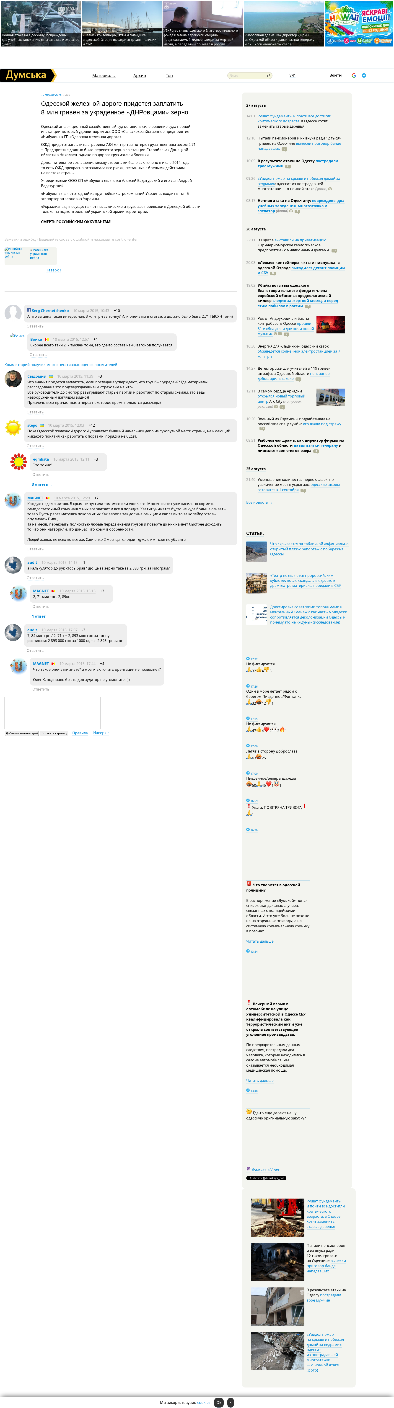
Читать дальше (260, 941)
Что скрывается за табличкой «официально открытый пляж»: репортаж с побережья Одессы (309, 549)
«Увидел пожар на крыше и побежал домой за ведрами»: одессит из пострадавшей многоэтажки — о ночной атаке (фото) (325, 1352)
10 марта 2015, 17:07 (59, 629)
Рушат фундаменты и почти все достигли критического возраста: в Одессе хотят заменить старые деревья (326, 1214)
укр (293, 74)
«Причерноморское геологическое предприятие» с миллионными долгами (294, 247)
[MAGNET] (13, 507)
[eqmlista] (18, 469)
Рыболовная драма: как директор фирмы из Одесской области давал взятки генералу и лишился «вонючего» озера (279, 39)
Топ (169, 75)
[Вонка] (17, 335)
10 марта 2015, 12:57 (71, 339)
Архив (139, 75)
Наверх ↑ (53, 270)
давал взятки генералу (316, 445)
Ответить (35, 326)
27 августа (256, 105)
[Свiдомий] (13, 386)
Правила (80, 732)
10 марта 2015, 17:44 (78, 663)
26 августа (256, 229)
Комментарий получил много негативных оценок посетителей (61, 364)
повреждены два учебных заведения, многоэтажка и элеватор (301, 205)
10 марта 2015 (51, 95)
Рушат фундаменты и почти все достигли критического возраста (294, 118)
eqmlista (41, 459)
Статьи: (255, 533)
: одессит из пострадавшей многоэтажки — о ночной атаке (292, 186)
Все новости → (259, 502)
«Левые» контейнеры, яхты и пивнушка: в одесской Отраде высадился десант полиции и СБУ (119, 39)
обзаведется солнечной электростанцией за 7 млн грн (299, 354)
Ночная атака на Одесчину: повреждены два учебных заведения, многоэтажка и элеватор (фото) (41, 39)
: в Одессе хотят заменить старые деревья (293, 124)
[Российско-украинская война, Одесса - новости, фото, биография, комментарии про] (17, 256)
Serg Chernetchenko (50, 310)
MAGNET (35, 497)
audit (32, 562)
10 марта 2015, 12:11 (71, 459)
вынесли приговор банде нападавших (299, 146)
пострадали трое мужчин (324, 1297)
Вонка (36, 339)
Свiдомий (37, 376)
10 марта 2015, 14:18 (59, 562)
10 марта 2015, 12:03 (66, 425)
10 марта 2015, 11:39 (75, 376)
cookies (203, 1402)
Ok (218, 1402)
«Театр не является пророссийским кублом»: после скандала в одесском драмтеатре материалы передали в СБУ (305, 580)
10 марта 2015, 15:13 (78, 590)
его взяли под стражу (322, 423)
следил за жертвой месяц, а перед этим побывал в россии (298, 303)
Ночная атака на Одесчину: (285, 200)
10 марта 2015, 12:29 (72, 497)
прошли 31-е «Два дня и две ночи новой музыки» (286, 328)
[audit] (13, 572)
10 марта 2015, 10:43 (91, 310)
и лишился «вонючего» (300, 448)
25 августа (256, 468)
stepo (32, 425)
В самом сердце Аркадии (280, 391)
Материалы (104, 75)
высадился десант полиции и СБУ (301, 270)
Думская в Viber (266, 1169)
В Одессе (266, 239)
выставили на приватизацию (300, 239)
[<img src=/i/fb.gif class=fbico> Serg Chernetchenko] (13, 320)
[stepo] (13, 435)
